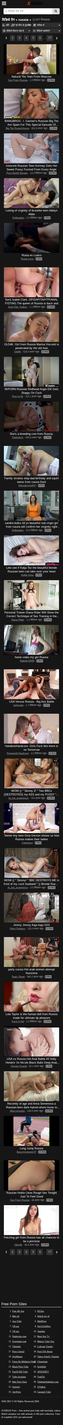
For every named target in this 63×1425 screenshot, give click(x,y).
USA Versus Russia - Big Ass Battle (31, 701)
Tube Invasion (19, 1377)
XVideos (41, 1387)
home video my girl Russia (31, 657)
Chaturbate (42, 1361)
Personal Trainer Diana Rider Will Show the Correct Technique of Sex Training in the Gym (31, 616)
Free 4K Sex (18, 1311)
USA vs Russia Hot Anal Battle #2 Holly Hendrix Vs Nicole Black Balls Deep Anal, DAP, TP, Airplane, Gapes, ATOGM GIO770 (32, 1062)
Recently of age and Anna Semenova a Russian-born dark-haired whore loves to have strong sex (31, 1107)
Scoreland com (19, 1341)
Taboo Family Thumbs (48, 1356)
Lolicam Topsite (45, 1346)
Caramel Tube (44, 1392)
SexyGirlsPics (44, 1326)
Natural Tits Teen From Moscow (31, 76)
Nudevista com (19, 1336)
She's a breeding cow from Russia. (31, 433)
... (45, 38)
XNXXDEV (43, 1372)
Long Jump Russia (31, 1148)
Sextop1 (16, 1387)
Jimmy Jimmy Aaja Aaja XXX (31, 924)
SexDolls (41, 1366)
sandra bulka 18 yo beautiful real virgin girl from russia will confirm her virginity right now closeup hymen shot (31, 526)
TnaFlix (41, 1377)
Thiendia (16, 1346)
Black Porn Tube (20, 1366)
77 (49, 37)
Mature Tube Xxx (45, 1341)
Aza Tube (17, 1321)
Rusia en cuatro (31, 255)
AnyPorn (16, 1392)
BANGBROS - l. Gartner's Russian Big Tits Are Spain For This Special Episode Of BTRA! (31, 124)
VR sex (15, 1326)
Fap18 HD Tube (20, 1372)
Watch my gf (43, 1316)
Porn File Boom (45, 1351)
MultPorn (41, 1321)
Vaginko (41, 1331)
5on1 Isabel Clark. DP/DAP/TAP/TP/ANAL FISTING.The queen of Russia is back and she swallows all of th (31, 303)
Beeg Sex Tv (43, 1336)
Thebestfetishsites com (48, 1382)
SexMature (17, 1356)
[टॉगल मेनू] (4, 3)
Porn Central (18, 1351)
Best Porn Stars (19, 1382)
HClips (40, 1311)
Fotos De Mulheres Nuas (24, 1361)
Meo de (15, 1316)
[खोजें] (56, 11)
